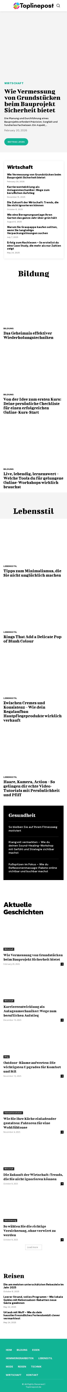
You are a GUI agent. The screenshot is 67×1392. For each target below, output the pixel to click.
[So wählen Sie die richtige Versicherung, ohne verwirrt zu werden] (33, 1207)
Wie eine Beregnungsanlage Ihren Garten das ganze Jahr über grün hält (32, 216)
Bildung (8, 328)
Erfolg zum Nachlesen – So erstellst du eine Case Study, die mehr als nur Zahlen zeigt (34, 245)
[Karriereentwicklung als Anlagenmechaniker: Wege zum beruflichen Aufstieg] (33, 987)
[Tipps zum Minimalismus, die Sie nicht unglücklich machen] (33, 539)
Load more (32, 1247)
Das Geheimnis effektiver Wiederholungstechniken (28, 335)
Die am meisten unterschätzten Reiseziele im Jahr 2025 (33, 1286)
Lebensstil (10, 566)
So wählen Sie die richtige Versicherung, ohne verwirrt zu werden (29, 1230)
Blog (6, 1057)
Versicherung (10, 1220)
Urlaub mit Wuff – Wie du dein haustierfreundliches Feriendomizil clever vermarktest (31, 1315)
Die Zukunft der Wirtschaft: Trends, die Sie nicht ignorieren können (33, 203)
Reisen (13, 1275)
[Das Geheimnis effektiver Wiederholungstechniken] (33, 302)
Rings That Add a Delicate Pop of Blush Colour (32, 638)
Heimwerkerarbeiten (13, 1113)
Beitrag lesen (16, 141)
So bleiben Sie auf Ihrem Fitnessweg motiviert (33, 829)
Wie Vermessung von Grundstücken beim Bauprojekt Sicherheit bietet (32, 100)
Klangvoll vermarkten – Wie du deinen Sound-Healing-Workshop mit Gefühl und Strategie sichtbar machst (31, 847)
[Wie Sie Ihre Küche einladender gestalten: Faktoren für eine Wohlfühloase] (33, 1099)
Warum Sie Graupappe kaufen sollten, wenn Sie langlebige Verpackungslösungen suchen (32, 230)
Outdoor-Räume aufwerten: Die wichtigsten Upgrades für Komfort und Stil (32, 1067)
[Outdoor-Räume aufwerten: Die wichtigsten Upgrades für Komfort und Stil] (33, 1043)
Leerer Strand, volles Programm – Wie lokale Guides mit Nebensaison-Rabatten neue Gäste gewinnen (33, 1300)
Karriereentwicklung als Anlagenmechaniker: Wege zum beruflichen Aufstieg (28, 190)
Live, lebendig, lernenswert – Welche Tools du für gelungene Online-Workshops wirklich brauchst (33, 480)
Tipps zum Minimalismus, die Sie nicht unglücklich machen (32, 572)
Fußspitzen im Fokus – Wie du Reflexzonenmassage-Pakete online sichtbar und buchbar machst (33, 868)
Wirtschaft (14, 83)
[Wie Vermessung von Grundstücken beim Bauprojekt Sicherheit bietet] (33, 47)
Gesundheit (22, 815)
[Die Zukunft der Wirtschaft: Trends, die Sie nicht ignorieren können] (33, 1155)
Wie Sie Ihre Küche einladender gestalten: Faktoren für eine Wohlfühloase (29, 1123)
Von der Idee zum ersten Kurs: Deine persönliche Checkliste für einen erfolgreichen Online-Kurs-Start (32, 405)
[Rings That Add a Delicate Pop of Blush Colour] (33, 605)
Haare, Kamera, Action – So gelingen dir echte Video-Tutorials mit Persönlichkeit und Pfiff (31, 788)
